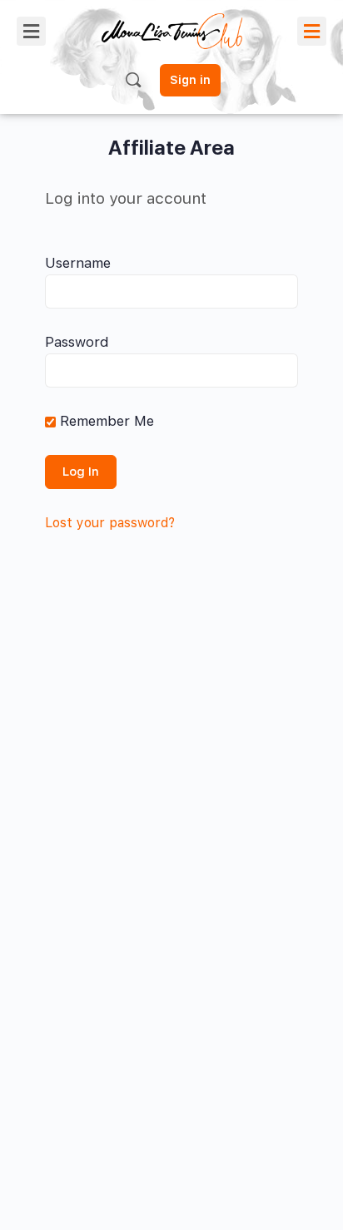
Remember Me (105, 420)
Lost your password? (110, 523)
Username (78, 262)
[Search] (133, 80)
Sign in (190, 79)
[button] (31, 31)
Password (77, 341)
